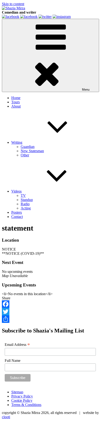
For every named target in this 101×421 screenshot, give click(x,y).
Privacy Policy (22, 396)
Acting (26, 208)
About (16, 106)
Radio (25, 204)
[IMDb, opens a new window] (10, 17)
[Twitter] (50, 311)
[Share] (50, 319)
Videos (16, 191)
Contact (17, 217)
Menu (85, 89)
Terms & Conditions (26, 405)
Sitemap (17, 392)
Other (25, 155)
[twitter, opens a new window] (45, 17)
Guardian (28, 147)
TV (23, 195)
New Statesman (32, 151)
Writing (16, 142)
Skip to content (13, 4)
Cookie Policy (21, 400)
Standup (27, 200)
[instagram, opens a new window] (62, 17)
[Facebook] (50, 304)
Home (15, 98)
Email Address (17, 344)
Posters (16, 212)
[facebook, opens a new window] (29, 17)
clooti (6, 417)
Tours (15, 102)
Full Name (12, 361)
